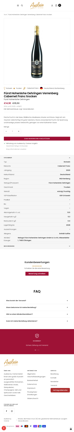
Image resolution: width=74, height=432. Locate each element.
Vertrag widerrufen (60, 390)
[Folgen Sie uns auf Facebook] (6, 411)
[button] (4, 428)
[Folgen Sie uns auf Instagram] (11, 411)
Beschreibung (9, 246)
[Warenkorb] (56, 5)
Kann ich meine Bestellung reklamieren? (21, 321)
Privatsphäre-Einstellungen (32, 393)
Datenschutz (32, 384)
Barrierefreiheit (32, 380)
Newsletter (54, 381)
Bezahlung (54, 374)
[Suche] (22, 5)
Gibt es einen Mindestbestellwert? (19, 314)
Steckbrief (8, 158)
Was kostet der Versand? (16, 300)
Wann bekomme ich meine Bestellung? (21, 307)
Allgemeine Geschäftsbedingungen (36, 375)
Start (5, 15)
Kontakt (53, 378)
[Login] (52, 5)
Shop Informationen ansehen (16, 149)
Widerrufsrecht (32, 398)
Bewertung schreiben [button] (37, 274)
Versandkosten (28, 109)
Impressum (31, 388)
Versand (54, 385)
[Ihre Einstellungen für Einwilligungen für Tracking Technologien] (70, 428)
